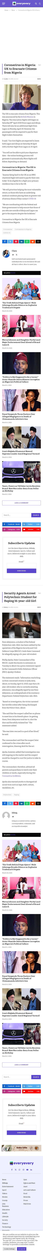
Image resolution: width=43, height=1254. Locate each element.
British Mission (27, 117)
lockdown (17, 776)
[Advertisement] (21, 37)
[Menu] (3, 3)
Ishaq (6, 607)
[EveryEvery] (21, 3)
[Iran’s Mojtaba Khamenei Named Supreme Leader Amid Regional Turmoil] (21, 437)
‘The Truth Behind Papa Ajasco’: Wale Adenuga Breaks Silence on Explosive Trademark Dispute (19, 305)
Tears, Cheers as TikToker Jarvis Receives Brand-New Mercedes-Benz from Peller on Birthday (21, 488)
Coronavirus (7, 229)
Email (21, 562)
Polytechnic (7, 795)
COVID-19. (32, 199)
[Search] (36, 3)
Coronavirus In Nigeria (23, 229)
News (39, 79)
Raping (16, 795)
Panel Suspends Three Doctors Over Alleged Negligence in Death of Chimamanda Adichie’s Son (18, 416)
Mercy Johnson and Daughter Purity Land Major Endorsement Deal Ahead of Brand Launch (21, 342)
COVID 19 (6, 233)
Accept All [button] (21, 1249)
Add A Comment (21, 503)
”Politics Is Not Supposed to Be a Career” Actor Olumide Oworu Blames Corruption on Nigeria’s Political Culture (21, 379)
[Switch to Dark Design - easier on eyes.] (39, 4)
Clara (6, 79)
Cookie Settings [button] (9, 1249)
